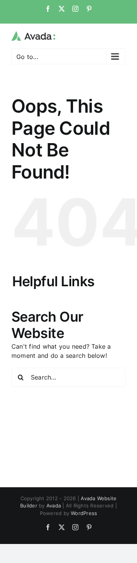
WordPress (84, 513)
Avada (53, 505)
